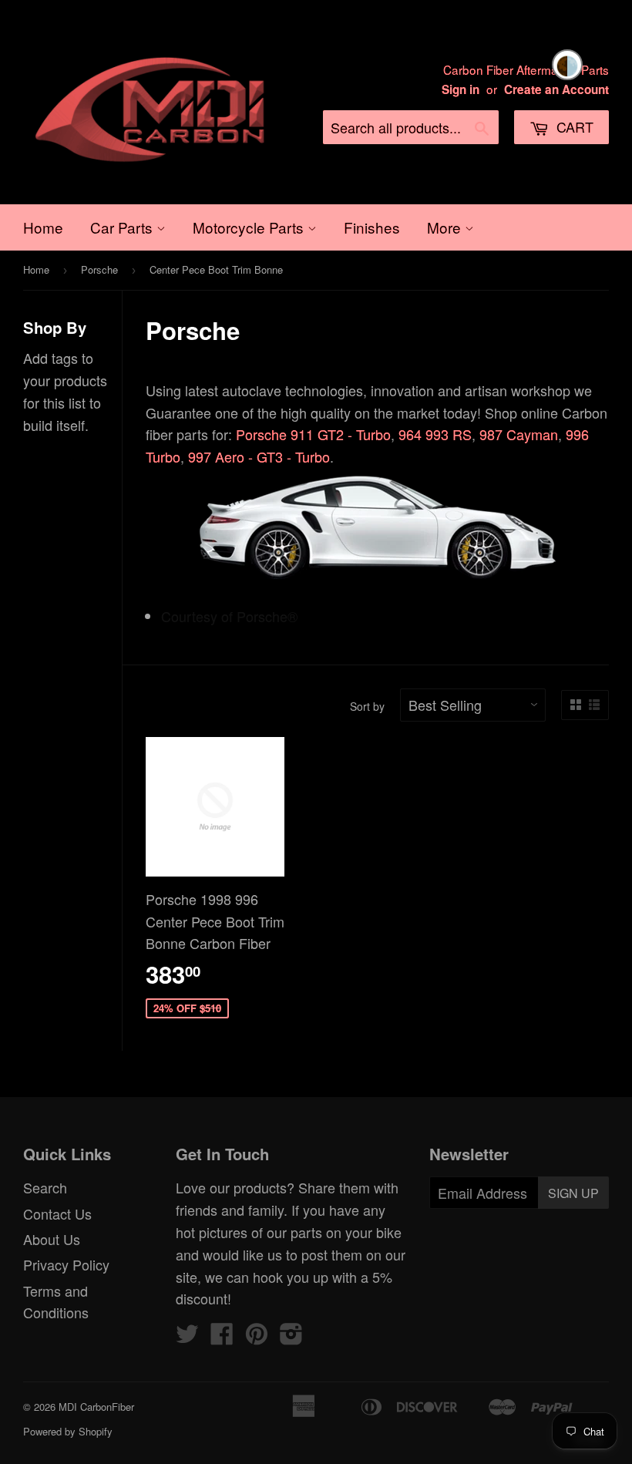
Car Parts (123, 227)
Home (43, 227)
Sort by (367, 706)
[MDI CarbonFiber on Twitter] (187, 1337)
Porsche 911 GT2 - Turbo (313, 434)
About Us (51, 1239)
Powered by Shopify (68, 1431)
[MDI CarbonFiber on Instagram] (291, 1337)
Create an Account (556, 89)
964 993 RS (435, 434)
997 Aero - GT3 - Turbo (259, 456)
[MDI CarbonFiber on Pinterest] (256, 1337)
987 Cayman (518, 434)
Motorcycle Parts (250, 227)
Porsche (99, 269)
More (446, 227)
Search (45, 1187)
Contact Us (57, 1213)
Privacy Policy (66, 1264)
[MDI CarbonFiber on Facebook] (222, 1337)
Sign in (460, 89)
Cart (573, 126)
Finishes (372, 227)
